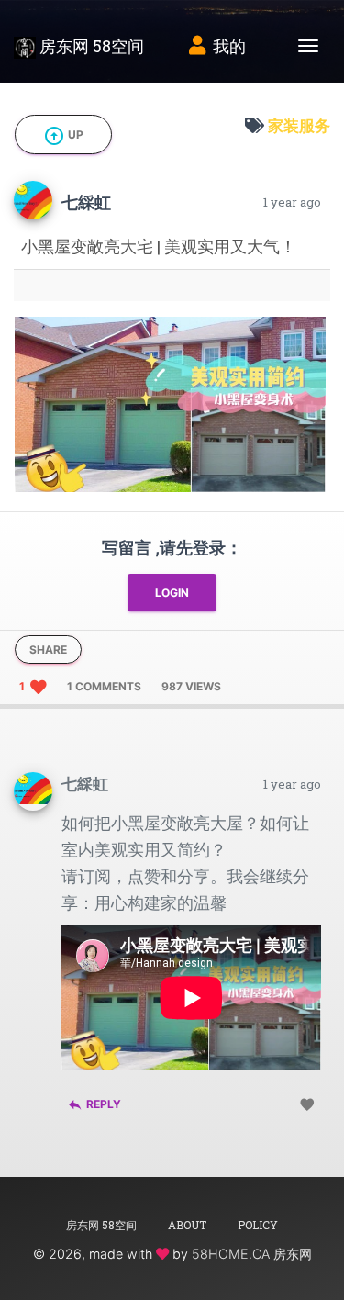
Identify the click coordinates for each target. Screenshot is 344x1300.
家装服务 (299, 126)
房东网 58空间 (90, 46)
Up (63, 136)
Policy (258, 1224)
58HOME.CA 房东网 (252, 1253)
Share (48, 649)
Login (172, 593)
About (187, 1224)
